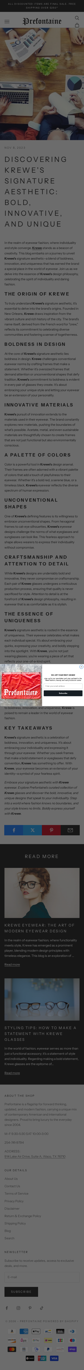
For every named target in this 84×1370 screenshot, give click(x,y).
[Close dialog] (81, 667)
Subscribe (63, 693)
